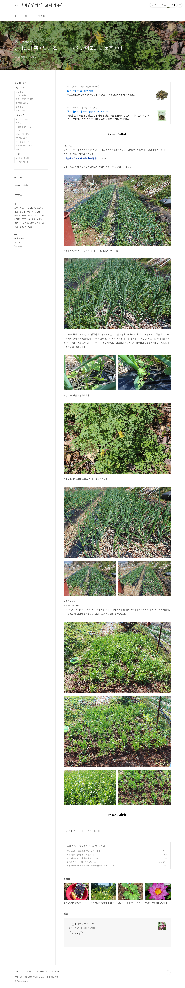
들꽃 (38, 222)
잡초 (26, 222)
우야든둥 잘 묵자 (22, 158)
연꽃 (30, 226)
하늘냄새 (27, 971)
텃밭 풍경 (83, 845)
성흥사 (22, 211)
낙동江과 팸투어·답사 (24, 126)
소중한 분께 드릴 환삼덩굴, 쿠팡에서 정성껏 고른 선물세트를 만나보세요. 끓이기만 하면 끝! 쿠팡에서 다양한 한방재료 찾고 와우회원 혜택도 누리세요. (108, 117)
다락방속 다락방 (22, 161)
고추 (16, 207)
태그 (27, 16)
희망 (28, 211)
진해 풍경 (19, 106)
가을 (21, 207)
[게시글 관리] (78, 831)
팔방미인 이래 (55, 971)
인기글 (26, 185)
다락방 (17, 153)
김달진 (32, 207)
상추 (30, 215)
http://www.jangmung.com (80, 86)
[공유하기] (74, 831)
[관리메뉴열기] (180, 5)
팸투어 (17, 215)
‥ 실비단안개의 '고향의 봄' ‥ (40, 6)
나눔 (26, 207)
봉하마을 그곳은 (22, 138)
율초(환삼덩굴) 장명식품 (80, 90)
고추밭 (36, 215)
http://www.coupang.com (79, 107)
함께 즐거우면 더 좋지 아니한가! (82, 928)
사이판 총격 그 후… (24, 141)
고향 (42, 215)
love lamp (20, 149)
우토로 (24, 219)
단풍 (38, 211)
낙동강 (39, 219)
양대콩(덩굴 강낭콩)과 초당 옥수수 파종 (83, 851)
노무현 (39, 207)
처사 (16, 971)
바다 (33, 211)
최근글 (17, 185)
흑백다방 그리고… (23, 103)
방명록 (41, 16)
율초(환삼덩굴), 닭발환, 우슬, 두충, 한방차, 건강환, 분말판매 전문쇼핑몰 (101, 94)
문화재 (24, 215)
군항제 (32, 222)
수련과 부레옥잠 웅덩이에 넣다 (80, 861)
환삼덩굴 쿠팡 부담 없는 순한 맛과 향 (87, 111)
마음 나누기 (19, 115)
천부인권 (40, 971)
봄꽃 (16, 211)
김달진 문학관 (21, 95)
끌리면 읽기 (20, 130)
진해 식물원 (20, 110)
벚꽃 (16, 226)
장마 (44, 222)
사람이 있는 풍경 (22, 134)
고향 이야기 (72, 845)
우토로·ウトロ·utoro (24, 145)
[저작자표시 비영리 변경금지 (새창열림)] (98, 831)
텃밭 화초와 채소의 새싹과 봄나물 (81, 858)
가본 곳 (19, 123)
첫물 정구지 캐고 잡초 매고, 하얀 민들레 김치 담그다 (89, 865)
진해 (21, 226)
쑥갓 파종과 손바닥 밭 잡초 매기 (80, 854)
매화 (21, 222)
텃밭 (16, 222)
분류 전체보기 (20, 82)
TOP (168, 972)
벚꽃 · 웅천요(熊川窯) (24, 99)
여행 (33, 219)
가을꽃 (17, 219)
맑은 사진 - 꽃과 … (23, 119)
